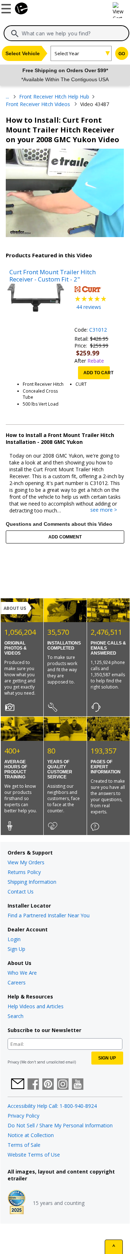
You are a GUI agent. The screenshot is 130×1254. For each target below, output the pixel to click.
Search (15, 1016)
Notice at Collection (31, 1135)
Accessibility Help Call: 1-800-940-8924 (52, 1105)
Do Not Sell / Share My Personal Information (60, 1125)
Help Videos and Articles (36, 1006)
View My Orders (26, 862)
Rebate (95, 360)
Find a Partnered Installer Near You (49, 915)
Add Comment (65, 536)
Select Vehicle (22, 53)
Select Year (67, 53)
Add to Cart (96, 372)
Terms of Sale (24, 1144)
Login (14, 939)
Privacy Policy (23, 1115)
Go (121, 53)
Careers (17, 982)
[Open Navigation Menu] (7, 7)
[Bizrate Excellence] (16, 1202)
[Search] (14, 33)
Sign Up (16, 948)
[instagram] (63, 1084)
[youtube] (78, 1084)
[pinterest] (48, 1084)
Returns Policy (24, 872)
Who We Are (22, 972)
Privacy (13, 1062)
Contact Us (21, 891)
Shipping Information (32, 881)
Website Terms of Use (34, 1154)
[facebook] (33, 1084)
